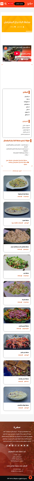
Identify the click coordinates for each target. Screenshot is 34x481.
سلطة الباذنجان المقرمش (20, 160)
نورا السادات (26, 196)
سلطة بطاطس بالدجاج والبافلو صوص (20, 247)
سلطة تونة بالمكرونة (23, 194)
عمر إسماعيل (26, 249)
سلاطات (12, 27)
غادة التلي (26, 381)
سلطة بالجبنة (25, 299)
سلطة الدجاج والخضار (24, 379)
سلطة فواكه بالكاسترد (23, 405)
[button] (5, 3)
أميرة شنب (26, 223)
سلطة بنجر (26, 273)
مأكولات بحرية (15, 223)
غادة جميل (19, 27)
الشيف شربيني (25, 328)
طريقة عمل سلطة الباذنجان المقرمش (16, 161)
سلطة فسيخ (25, 220)
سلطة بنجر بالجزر (25, 352)
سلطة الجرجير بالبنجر (24, 326)
